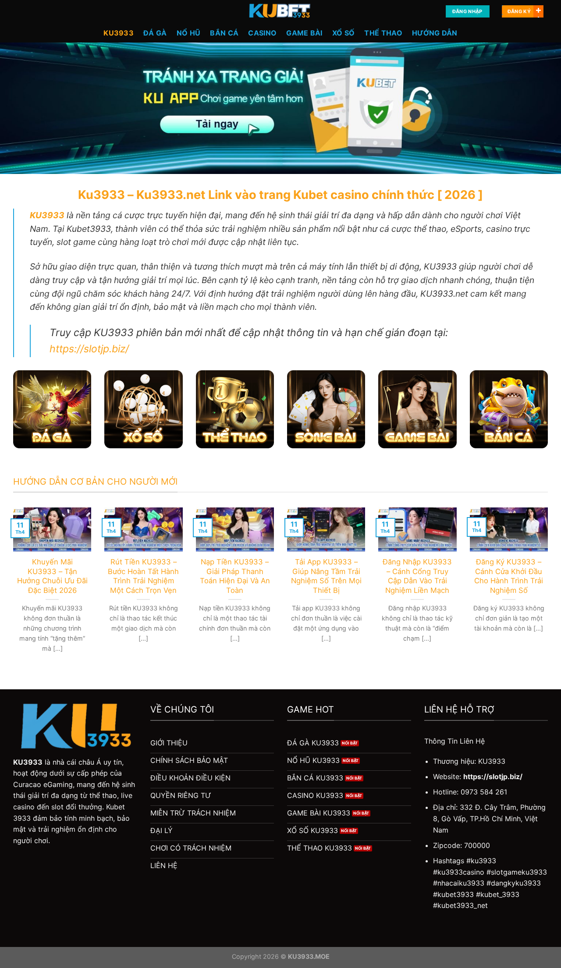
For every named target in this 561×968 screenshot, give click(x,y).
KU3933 (118, 32)
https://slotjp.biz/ (89, 349)
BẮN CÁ (224, 32)
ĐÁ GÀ (155, 32)
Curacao (27, 784)
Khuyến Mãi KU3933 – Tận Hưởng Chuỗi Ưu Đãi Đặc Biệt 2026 (52, 576)
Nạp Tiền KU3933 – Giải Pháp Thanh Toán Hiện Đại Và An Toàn (235, 576)
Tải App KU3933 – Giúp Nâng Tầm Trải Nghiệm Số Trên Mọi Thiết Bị (326, 576)
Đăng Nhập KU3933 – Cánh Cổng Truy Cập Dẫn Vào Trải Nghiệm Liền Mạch (417, 576)
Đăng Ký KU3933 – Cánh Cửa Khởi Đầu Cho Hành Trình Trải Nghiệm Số (508, 576)
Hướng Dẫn (435, 32)
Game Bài (304, 32)
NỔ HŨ (189, 32)
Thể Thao (383, 32)
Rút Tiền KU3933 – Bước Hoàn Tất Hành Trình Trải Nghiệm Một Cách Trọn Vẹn (143, 576)
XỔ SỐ (343, 32)
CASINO (262, 32)
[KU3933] (280, 11)
